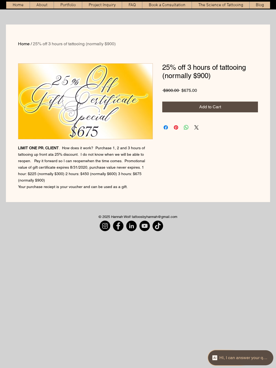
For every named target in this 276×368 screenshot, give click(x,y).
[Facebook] (118, 226)
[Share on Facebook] (166, 127)
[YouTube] (144, 226)
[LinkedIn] (131, 226)
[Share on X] (196, 127)
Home (24, 43)
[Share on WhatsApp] (186, 127)
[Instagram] (105, 226)
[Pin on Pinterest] (176, 127)
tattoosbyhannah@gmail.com (154, 217)
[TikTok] (158, 226)
